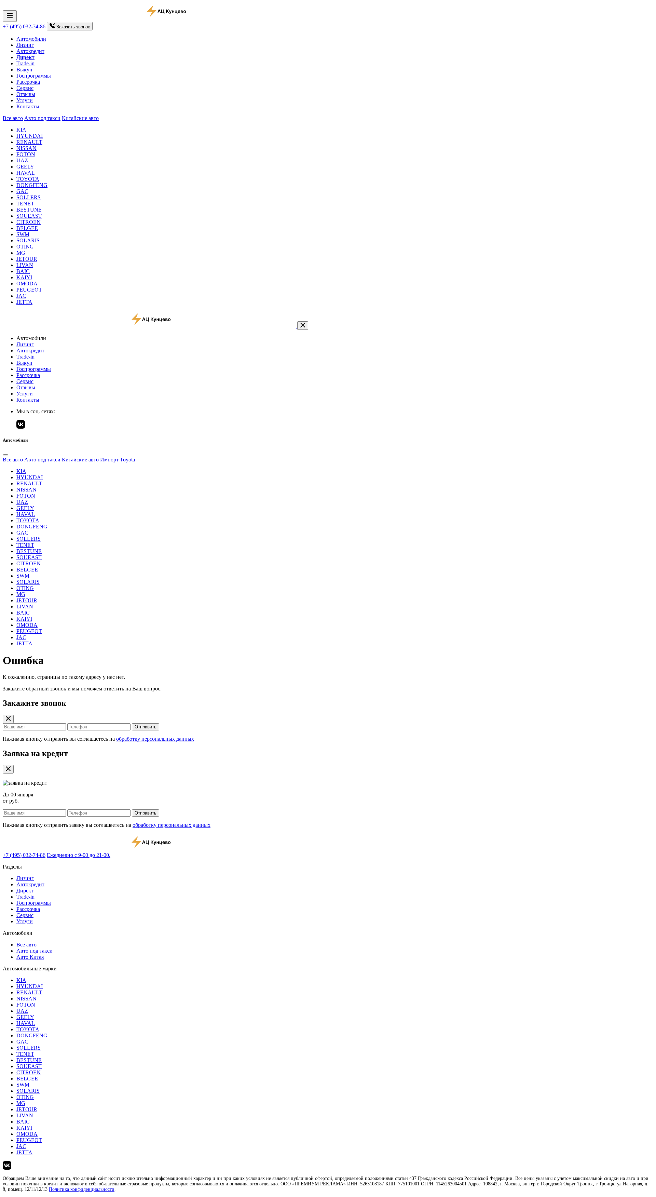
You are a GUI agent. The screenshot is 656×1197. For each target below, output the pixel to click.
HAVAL (25, 173)
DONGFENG (31, 185)
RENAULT (29, 142)
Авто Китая (30, 957)
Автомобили (31, 39)
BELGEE (27, 228)
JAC (21, 296)
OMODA (27, 283)
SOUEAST (29, 216)
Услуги (24, 100)
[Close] (5, 455)
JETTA (24, 302)
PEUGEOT (29, 290)
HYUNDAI (29, 136)
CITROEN (28, 222)
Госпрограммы (33, 76)
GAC (22, 191)
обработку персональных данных (155, 739)
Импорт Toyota (117, 459)
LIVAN (24, 265)
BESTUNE (29, 210)
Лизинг (25, 45)
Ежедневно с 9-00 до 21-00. (78, 855)
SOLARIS (28, 240)
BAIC (23, 271)
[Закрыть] (302, 325)
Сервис (24, 88)
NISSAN (26, 148)
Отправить (145, 726)
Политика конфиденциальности (81, 1189)
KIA (21, 130)
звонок (73, 26)
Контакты (27, 106)
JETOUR (26, 259)
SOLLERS (28, 197)
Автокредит (30, 51)
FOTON (25, 154)
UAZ (22, 160)
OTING (25, 247)
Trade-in (25, 63)
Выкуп (24, 69)
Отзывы (25, 94)
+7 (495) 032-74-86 (24, 26)
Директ (24, 890)
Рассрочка (28, 82)
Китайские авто (80, 118)
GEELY (25, 167)
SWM (22, 234)
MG (20, 253)
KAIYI (24, 277)
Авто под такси (42, 118)
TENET (25, 203)
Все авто (13, 118)
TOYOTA (27, 179)
